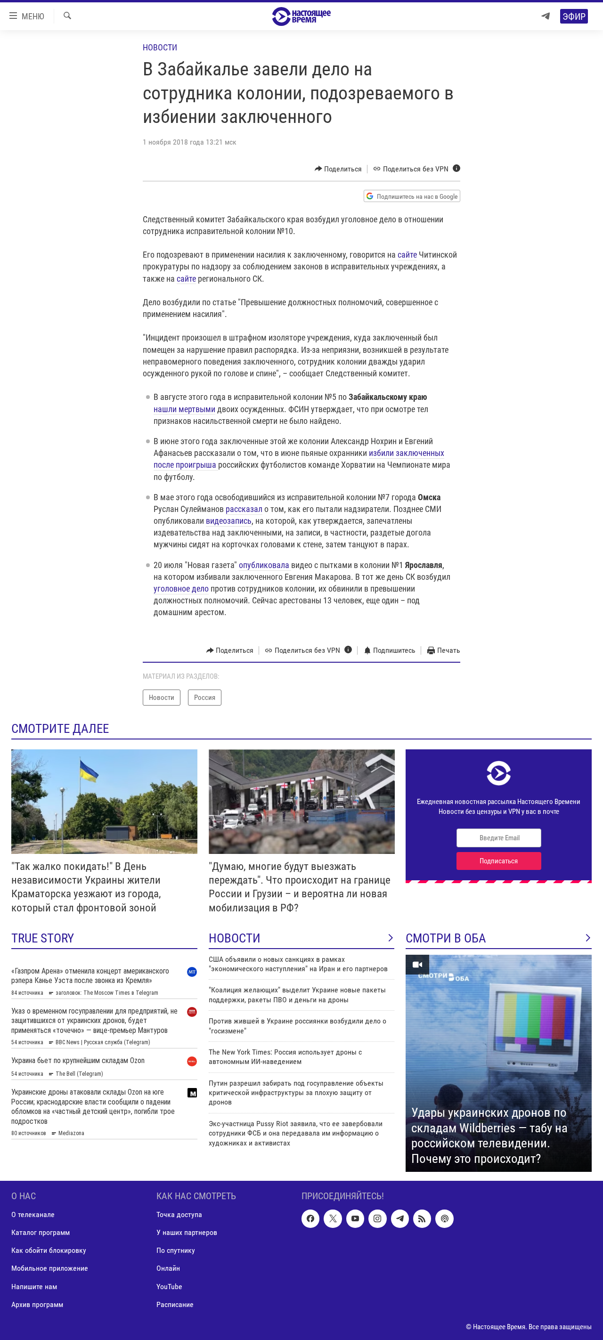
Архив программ (37, 1304)
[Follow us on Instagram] (377, 1219)
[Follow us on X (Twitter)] (333, 1219)
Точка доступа (179, 1214)
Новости (160, 47)
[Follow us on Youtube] (355, 1219)
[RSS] (422, 1219)
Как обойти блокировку (48, 1250)
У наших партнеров (186, 1232)
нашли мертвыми (184, 409)
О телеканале (33, 1214)
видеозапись (229, 521)
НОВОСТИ (235, 938)
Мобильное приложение (49, 1268)
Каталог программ (40, 1232)
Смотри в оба (446, 938)
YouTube (169, 1286)
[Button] (338, 169)
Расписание (175, 1304)
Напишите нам (34, 1286)
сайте (407, 255)
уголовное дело (181, 588)
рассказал (244, 509)
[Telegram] (545, 16)
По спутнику (175, 1250)
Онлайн (168, 1268)
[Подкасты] (444, 1219)
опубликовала (265, 565)
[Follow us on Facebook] (310, 1219)
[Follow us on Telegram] (400, 1219)
